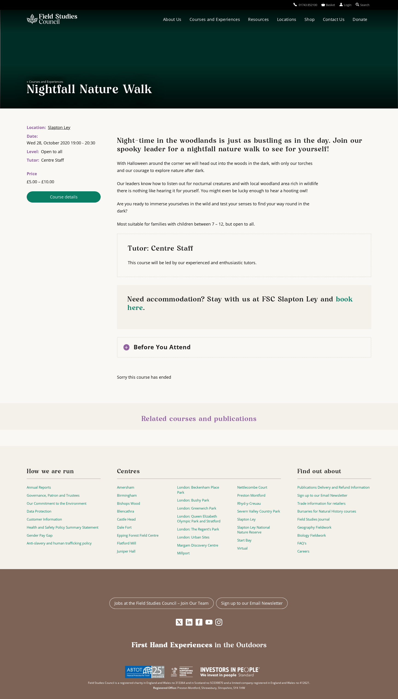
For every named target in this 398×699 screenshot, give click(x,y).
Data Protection (39, 511)
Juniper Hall (126, 551)
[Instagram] (218, 622)
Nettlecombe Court (252, 487)
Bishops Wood (128, 503)
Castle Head (126, 519)
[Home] (52, 19)
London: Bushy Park (193, 500)
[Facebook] (199, 622)
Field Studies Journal (313, 519)
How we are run (50, 471)
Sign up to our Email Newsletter (322, 495)
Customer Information (44, 519)
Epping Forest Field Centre (137, 535)
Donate (360, 19)
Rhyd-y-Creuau (249, 503)
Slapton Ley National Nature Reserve (253, 530)
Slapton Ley (59, 127)
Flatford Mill (126, 543)
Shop (309, 19)
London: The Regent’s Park (198, 529)
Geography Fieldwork (314, 527)
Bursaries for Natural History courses (326, 511)
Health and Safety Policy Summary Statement (62, 527)
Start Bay (244, 540)
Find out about (319, 471)
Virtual (242, 548)
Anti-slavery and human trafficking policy (59, 543)
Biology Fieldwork (311, 535)
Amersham (125, 487)
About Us (172, 19)
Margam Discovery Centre (197, 545)
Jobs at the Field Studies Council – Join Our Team (161, 603)
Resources (258, 19)
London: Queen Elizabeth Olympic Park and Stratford (198, 519)
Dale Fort (124, 527)
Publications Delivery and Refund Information (333, 487)
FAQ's (301, 543)
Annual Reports (39, 487)
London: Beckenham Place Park (198, 490)
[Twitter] (179, 622)
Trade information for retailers (321, 503)
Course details (64, 197)
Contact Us (334, 19)
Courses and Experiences (215, 19)
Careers (303, 551)
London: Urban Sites (193, 537)
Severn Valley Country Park (258, 511)
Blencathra (125, 511)
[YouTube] (209, 622)
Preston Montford (251, 495)
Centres (128, 471)
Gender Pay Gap (40, 535)
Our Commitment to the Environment (56, 503)
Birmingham (127, 495)
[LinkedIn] (189, 622)
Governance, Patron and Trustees (53, 495)
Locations (286, 19)
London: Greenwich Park (196, 508)
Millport (183, 553)
